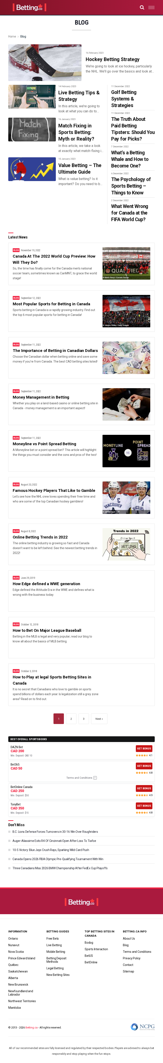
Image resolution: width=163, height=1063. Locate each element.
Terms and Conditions (81, 777)
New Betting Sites (58, 975)
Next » (99, 718)
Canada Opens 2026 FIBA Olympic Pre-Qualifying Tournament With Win (58, 859)
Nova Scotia (16, 951)
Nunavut (13, 945)
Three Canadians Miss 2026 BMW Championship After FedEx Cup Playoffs (60, 868)
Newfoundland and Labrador (20, 992)
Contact (128, 965)
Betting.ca (31, 1027)
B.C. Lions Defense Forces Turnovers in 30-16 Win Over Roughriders (55, 831)
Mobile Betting (55, 951)
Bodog (89, 942)
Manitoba (14, 1007)
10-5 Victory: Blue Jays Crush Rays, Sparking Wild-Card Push (51, 850)
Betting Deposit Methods (56, 960)
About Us (129, 938)
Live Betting (54, 945)
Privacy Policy (132, 958)
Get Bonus (144, 748)
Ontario (13, 938)
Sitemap (128, 971)
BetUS (89, 955)
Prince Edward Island (21, 958)
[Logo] (81, 904)
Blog (126, 945)
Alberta (13, 978)
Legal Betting (54, 968)
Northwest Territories (22, 1001)
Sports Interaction (96, 949)
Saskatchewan (18, 971)
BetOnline (91, 962)
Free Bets (52, 938)
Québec (13, 965)
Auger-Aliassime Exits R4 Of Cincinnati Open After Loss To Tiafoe (54, 841)
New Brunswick (18, 984)
